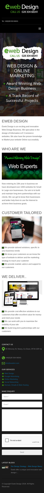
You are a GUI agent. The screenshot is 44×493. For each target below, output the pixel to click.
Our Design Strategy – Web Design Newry (26, 466)
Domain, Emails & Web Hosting (17, 385)
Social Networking (11, 382)
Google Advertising (12, 376)
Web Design (9, 373)
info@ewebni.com (12, 363)
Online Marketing (11, 379)
